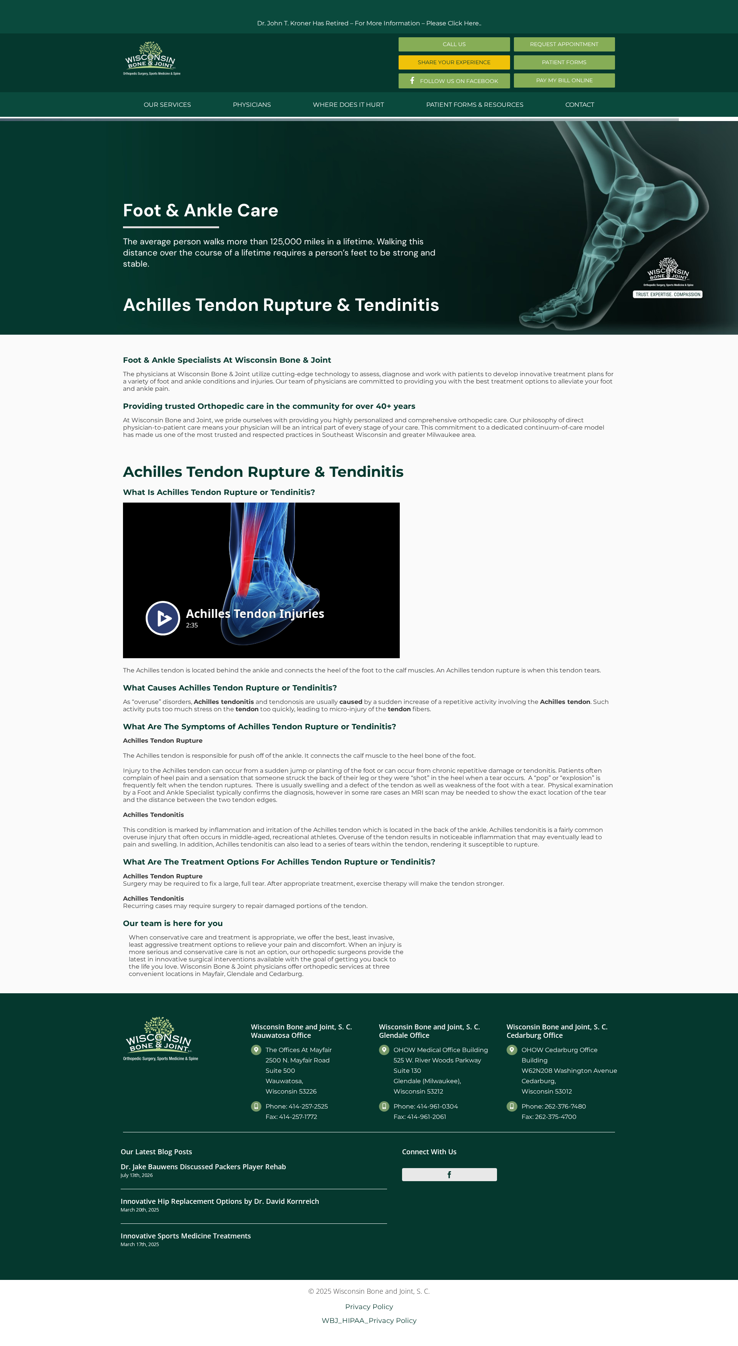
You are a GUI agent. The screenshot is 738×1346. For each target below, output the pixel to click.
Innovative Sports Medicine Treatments (186, 1235)
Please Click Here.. (453, 23)
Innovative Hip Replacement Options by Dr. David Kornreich (220, 1201)
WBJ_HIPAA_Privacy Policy (369, 1320)
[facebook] (449, 1174)
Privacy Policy (369, 1307)
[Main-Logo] (152, 44)
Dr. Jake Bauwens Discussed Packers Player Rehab (203, 1166)
